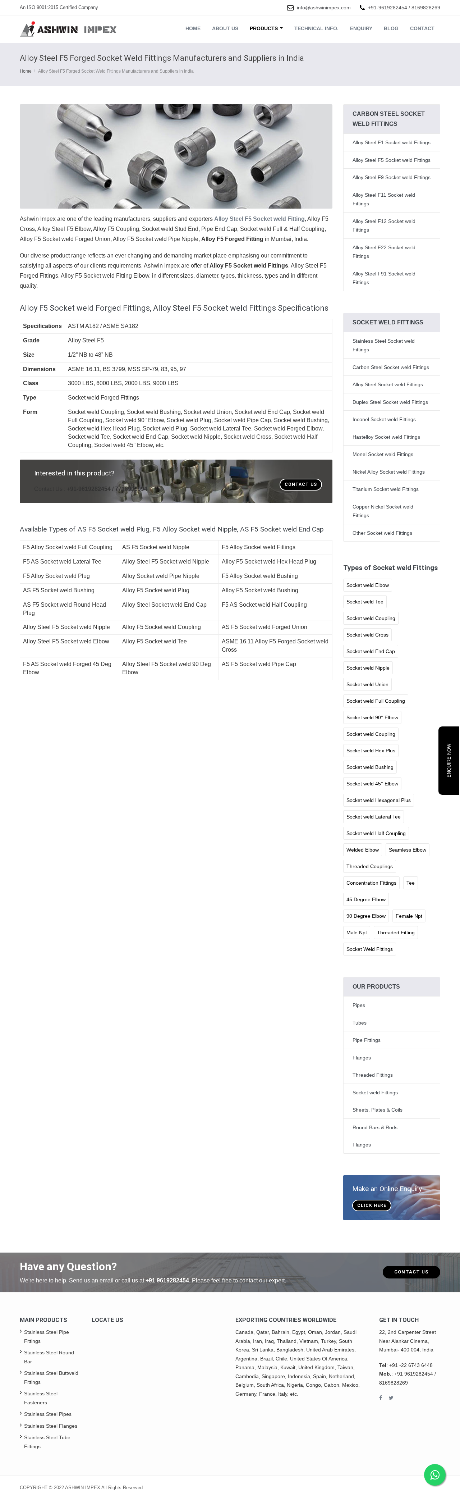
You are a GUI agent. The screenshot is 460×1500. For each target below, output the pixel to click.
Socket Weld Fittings (369, 949)
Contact (422, 28)
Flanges (362, 1058)
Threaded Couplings (369, 866)
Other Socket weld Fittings (382, 533)
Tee (410, 883)
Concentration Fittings (371, 883)
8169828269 (425, 7)
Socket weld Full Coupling (375, 701)
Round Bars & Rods (375, 1127)
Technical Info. (316, 28)
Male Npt (356, 932)
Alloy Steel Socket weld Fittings (388, 384)
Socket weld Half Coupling (376, 833)
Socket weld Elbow (367, 585)
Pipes (359, 1005)
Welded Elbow (362, 850)
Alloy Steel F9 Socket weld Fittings (392, 177)
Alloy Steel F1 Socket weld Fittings (392, 142)
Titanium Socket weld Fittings (386, 489)
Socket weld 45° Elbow (372, 784)
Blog (391, 28)
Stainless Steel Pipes (48, 1414)
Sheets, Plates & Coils (377, 1110)
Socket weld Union (367, 684)
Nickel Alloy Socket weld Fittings (389, 472)
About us (225, 28)
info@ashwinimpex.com (324, 7)
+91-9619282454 (387, 7)
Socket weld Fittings (375, 1092)
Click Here (371, 1205)
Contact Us (301, 484)
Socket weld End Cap (370, 651)
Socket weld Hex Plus (370, 750)
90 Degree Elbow (366, 916)
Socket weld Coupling (370, 618)
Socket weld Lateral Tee (373, 817)
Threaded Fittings (373, 1075)
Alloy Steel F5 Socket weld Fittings (392, 160)
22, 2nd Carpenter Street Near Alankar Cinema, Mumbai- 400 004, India (407, 1341)
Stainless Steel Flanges (50, 1426)
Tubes (360, 1023)
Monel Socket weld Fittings (383, 454)
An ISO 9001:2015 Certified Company (59, 7)
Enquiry (361, 28)
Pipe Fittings (367, 1040)
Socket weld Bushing (370, 767)
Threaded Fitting (396, 932)
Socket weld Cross (367, 635)
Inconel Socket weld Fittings (384, 419)
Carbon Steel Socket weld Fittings (391, 367)
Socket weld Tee (364, 602)
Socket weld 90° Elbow (372, 717)
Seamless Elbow (407, 850)
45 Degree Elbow (366, 899)
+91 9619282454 (167, 1280)
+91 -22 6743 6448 (411, 1365)
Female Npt (409, 916)
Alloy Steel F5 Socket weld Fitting (259, 219)
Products (264, 28)
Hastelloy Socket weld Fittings (386, 437)
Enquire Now (449, 761)
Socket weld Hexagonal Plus (378, 800)
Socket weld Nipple (368, 668)
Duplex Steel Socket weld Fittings (390, 402)
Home (193, 28)
